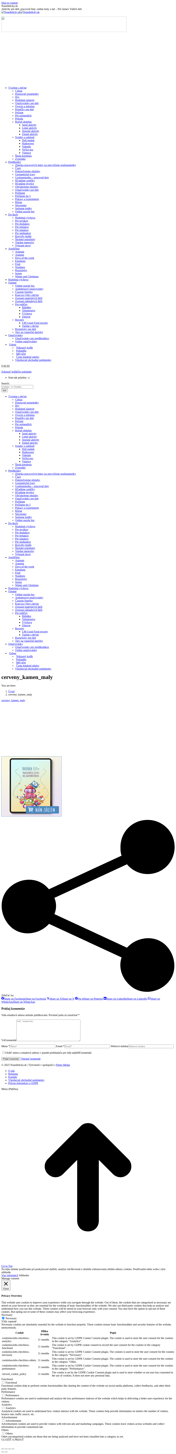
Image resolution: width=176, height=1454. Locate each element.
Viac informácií (9, 1275)
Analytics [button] (6, 1404)
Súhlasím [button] (24, 1275)
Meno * (5, 1046)
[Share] (6, 1448)
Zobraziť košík (9, 371)
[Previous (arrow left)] (2, 1451)
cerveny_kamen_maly (13, 700)
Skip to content (9, 2)
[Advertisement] (88, 59)
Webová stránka (119, 1046)
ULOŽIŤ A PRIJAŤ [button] (12, 1439)
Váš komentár (8, 1040)
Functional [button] (7, 1379)
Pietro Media (63, 1064)
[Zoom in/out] (13, 1448)
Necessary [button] (7, 1314)
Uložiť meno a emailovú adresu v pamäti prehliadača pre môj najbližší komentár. (48, 1052)
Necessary (11, 1318)
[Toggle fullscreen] (9, 1448)
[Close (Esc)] (2, 1448)
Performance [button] (8, 1391)
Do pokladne (25, 371)
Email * (60, 1046)
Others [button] (5, 1430)
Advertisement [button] (9, 1417)
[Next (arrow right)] (6, 1451)
